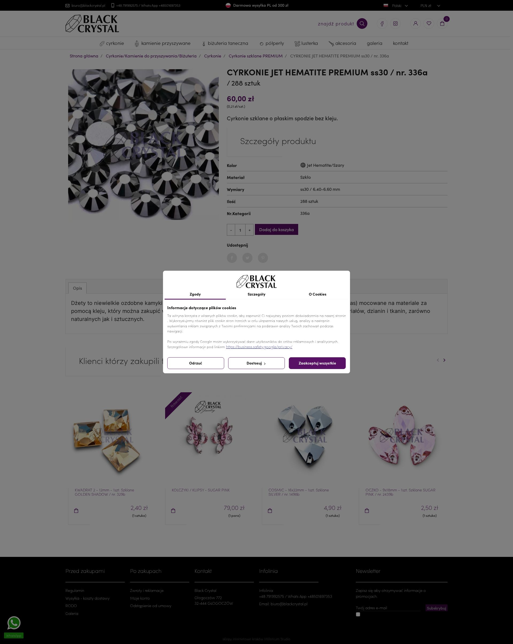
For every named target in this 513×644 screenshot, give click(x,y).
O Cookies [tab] (318, 294)
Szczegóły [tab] (256, 294)
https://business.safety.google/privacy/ (259, 346)
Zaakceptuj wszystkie (317, 363)
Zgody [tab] (195, 294)
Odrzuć (195, 363)
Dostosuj (255, 363)
